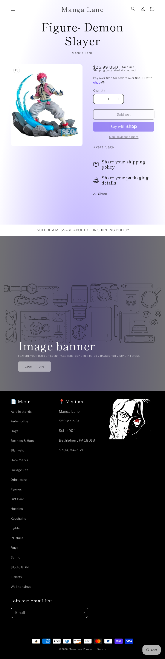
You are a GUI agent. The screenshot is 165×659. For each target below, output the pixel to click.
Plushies (17, 538)
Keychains (18, 518)
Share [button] (102, 193)
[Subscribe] (83, 613)
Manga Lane (75, 649)
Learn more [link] (34, 366)
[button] (13, 9)
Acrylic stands (21, 411)
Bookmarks (19, 460)
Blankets (17, 450)
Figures (16, 489)
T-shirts (16, 577)
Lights (15, 528)
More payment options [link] (124, 136)
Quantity (99, 90)
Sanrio (15, 557)
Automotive (19, 421)
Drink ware (19, 479)
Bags (14, 431)
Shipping (99, 70)
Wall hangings (21, 586)
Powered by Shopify (94, 649)
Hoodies (17, 508)
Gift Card (17, 499)
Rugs (14, 547)
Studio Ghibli (20, 567)
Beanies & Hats (22, 440)
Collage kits (19, 470)
